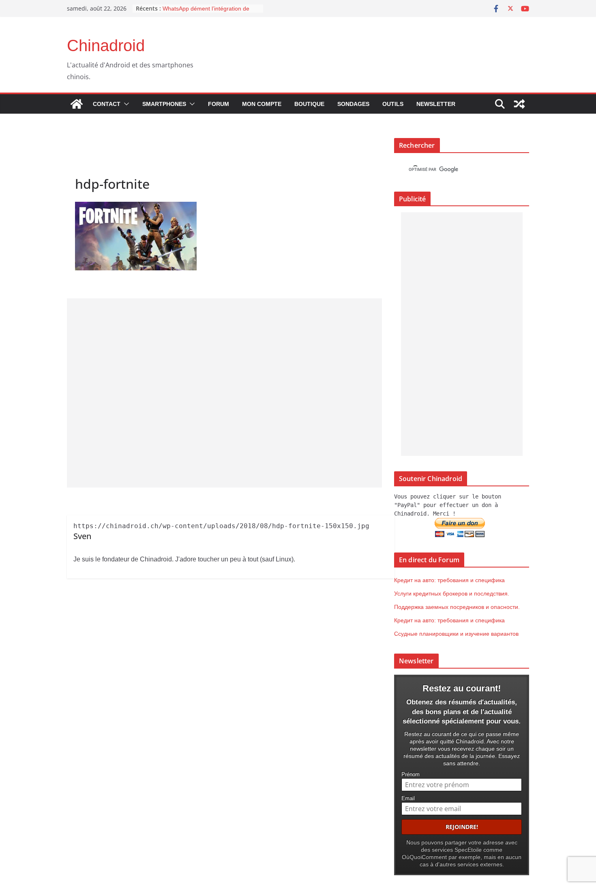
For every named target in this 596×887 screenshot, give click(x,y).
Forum (218, 104)
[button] (124, 104)
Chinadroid (106, 45)
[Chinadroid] (76, 104)
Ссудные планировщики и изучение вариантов (456, 633)
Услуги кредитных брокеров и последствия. (451, 593)
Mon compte (261, 104)
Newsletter (435, 104)
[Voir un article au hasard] (519, 104)
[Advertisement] (224, 393)
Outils (392, 104)
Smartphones (164, 104)
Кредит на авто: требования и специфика (449, 580)
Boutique (309, 104)
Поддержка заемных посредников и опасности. (457, 607)
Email (408, 798)
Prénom (410, 774)
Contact (106, 104)
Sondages (353, 104)
